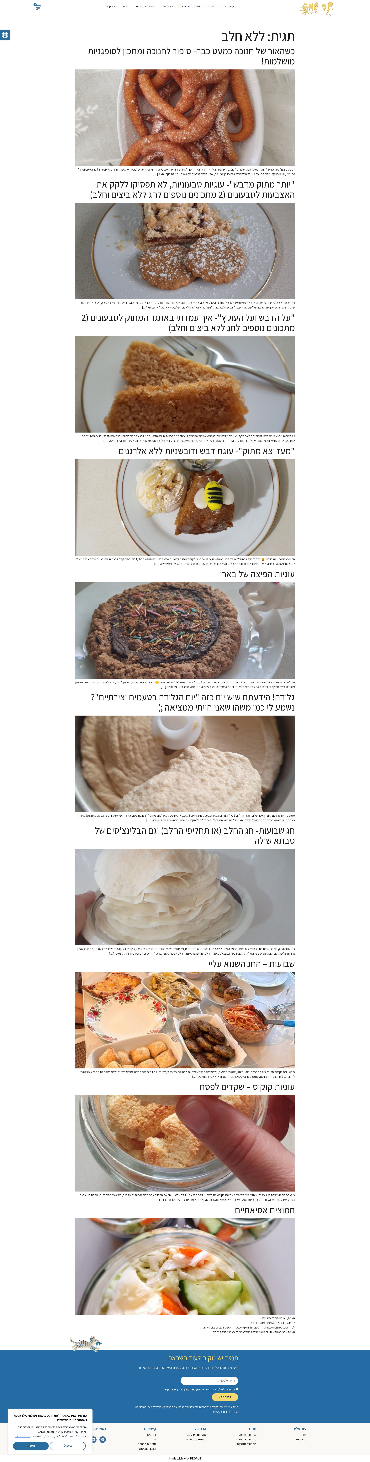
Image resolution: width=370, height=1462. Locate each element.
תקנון (153, 1439)
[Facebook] (102, 1439)
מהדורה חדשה (247, 1435)
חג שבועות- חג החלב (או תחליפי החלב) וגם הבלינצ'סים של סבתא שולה (195, 835)
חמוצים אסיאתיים (265, 1210)
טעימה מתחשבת (145, 6)
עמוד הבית (228, 6)
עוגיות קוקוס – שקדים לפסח (247, 1087)
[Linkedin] (93, 1439)
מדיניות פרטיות (22, 1436)
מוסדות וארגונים (191, 6)
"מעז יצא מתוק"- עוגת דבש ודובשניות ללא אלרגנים (207, 451)
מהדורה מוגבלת (246, 1444)
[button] (5, 35)
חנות (125, 6)
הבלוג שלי (168, 6)
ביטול (68, 1445)
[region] (50, 1431)
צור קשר (110, 6)
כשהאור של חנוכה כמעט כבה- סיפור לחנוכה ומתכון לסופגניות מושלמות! (191, 56)
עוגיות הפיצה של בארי (257, 574)
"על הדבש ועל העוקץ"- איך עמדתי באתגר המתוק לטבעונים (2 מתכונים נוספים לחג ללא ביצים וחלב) (188, 322)
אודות (211, 6)
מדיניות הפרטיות (209, 1389)
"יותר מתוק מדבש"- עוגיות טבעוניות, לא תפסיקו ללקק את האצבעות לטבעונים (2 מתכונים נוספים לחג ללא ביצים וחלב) (192, 189)
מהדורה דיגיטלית (246, 1439)
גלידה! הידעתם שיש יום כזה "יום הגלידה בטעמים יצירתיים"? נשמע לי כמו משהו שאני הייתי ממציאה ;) (193, 702)
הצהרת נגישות (147, 1449)
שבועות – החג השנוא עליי (251, 963)
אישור (31, 1445)
